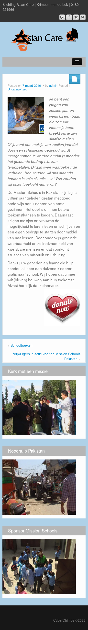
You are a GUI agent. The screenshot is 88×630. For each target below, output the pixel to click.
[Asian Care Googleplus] (62, 17)
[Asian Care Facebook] (69, 17)
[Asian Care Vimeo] (76, 17)
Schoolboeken (22, 345)
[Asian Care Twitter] (83, 17)
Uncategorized (17, 89)
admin (53, 85)
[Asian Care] (44, 38)
